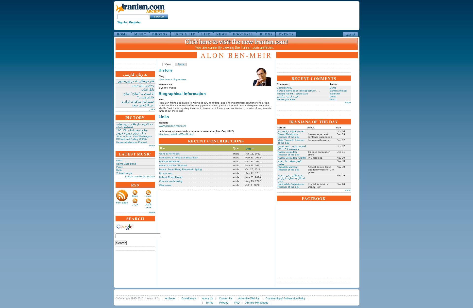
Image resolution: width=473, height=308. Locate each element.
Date (248, 148)
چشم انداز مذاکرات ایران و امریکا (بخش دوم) (138, 103)
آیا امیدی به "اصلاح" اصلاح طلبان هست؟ (138, 95)
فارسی (350, 34)
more (152, 145)
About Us (207, 298)
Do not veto (165, 173)
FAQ (237, 302)
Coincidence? (284, 87)
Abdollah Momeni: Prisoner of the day (288, 168)
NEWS (221, 34)
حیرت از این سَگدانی (288, 96)
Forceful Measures (169, 161)
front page (122, 202)
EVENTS (286, 34)
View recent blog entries (172, 79)
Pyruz (119, 167)
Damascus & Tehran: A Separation (178, 157)
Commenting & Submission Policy (285, 298)
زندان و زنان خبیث (143, 85)
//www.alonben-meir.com (172, 125)
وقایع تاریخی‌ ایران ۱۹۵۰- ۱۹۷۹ (131, 130)
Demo (333, 87)
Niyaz (119, 160)
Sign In (122, 22)
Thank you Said (286, 99)
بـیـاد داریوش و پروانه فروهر (131, 133)
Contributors (189, 298)
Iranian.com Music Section (140, 176)
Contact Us (226, 298)
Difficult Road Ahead (170, 177)
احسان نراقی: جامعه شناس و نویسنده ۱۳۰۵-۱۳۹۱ (292, 147)
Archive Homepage (256, 302)
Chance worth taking (171, 181)
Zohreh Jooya (124, 173)
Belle (119, 170)
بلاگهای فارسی (148, 205)
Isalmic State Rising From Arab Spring (180, 169)
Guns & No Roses (169, 153)
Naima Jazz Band (126, 163)
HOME (122, 34)
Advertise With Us (249, 298)
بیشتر (152, 109)
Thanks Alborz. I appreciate (292, 93)
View (167, 64)
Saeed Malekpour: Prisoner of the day (288, 135)
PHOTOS (160, 34)
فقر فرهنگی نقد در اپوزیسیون (136, 81)
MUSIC (140, 34)
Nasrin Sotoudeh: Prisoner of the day (288, 153)
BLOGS (266, 34)
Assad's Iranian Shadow (173, 165)
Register (135, 22)
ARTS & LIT (184, 34)
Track (181, 64)
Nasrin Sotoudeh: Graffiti (292, 157)
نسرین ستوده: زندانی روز (291, 131)
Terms (209, 302)
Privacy (223, 302)
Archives (170, 298)
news (148, 196)
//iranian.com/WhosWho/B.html (176, 134)
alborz (333, 99)
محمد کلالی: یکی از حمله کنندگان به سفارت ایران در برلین (291, 178)
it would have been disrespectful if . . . (298, 90)
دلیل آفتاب (147, 89)
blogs (135, 196)
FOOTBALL (243, 34)
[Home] (140, 13)
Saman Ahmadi (338, 90)
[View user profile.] (262, 85)
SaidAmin (335, 93)
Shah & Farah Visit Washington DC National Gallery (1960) (134, 137)
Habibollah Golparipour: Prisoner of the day (291, 185)
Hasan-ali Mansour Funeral (131, 142)
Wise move (165, 185)
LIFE (205, 34)
